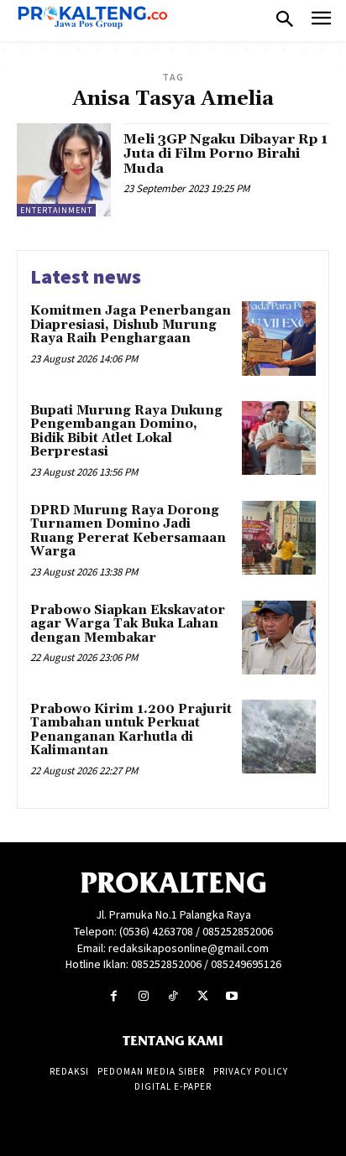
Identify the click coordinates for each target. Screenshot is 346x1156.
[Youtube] (232, 996)
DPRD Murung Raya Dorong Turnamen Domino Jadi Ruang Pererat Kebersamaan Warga (128, 531)
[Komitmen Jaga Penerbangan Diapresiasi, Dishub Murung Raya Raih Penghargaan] (279, 338)
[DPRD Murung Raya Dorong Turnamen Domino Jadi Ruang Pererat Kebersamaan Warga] (279, 538)
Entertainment (56, 210)
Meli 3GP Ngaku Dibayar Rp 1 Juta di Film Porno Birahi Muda (225, 154)
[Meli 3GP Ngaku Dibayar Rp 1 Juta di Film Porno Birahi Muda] (64, 170)
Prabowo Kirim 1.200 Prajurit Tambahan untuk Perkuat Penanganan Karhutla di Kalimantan (131, 730)
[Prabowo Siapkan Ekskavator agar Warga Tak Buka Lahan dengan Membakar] (279, 637)
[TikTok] (172, 996)
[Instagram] (143, 996)
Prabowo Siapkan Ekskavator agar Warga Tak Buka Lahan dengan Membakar (127, 624)
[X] (202, 996)
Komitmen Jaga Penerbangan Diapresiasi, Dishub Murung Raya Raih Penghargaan (130, 324)
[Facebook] (113, 996)
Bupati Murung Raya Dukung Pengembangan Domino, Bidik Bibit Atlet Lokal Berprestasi (126, 432)
